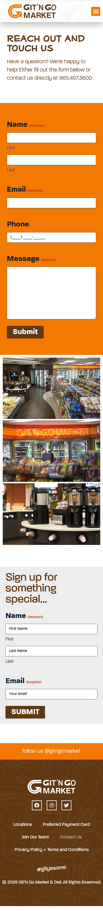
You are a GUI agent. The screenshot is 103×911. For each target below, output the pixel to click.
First (11, 148)
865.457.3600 (75, 78)
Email (25, 190)
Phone (18, 224)
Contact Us (71, 837)
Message (32, 259)
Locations (22, 825)
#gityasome (51, 869)
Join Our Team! (35, 837)
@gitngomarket (62, 751)
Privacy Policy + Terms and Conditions (52, 850)
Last (11, 170)
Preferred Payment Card (66, 825)
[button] (95, 11)
